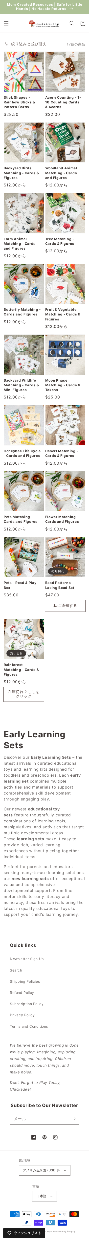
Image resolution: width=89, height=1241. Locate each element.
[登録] (73, 1118)
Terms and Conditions (29, 1026)
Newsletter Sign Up (27, 959)
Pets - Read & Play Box (20, 585)
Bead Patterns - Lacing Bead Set (59, 585)
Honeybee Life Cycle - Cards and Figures (22, 453)
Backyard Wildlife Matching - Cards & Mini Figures (21, 385)
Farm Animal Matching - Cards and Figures (20, 244)
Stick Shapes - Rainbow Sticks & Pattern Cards (19, 102)
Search (16, 970)
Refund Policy (22, 992)
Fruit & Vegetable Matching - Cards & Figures (62, 314)
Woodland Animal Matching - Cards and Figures (61, 173)
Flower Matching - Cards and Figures (62, 519)
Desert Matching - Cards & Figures (61, 453)
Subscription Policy (27, 1004)
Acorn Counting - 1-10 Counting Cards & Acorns (63, 102)
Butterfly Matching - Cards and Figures (22, 312)
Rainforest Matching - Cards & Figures (21, 669)
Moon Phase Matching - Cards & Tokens (62, 385)
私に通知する (65, 605)
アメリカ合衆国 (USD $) (41, 1170)
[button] (6, 23)
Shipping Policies (25, 981)
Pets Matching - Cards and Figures (21, 519)
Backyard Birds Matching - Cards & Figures (21, 173)
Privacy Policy (22, 1015)
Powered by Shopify (64, 1231)
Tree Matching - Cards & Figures (59, 241)
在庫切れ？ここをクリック (24, 694)
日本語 (41, 1196)
